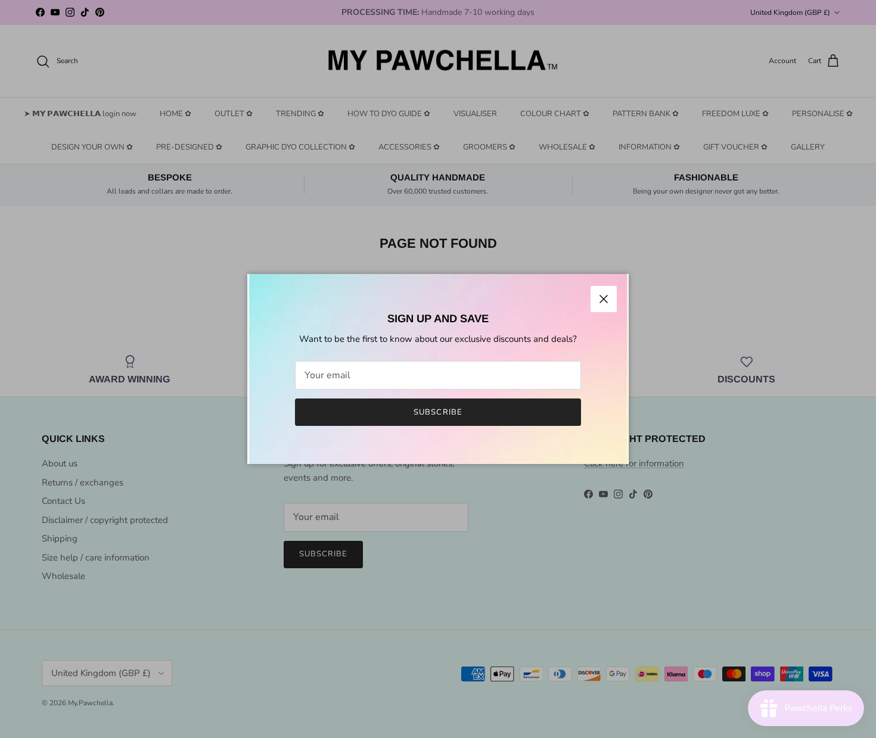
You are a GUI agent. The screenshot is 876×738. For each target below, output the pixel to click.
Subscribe (438, 412)
